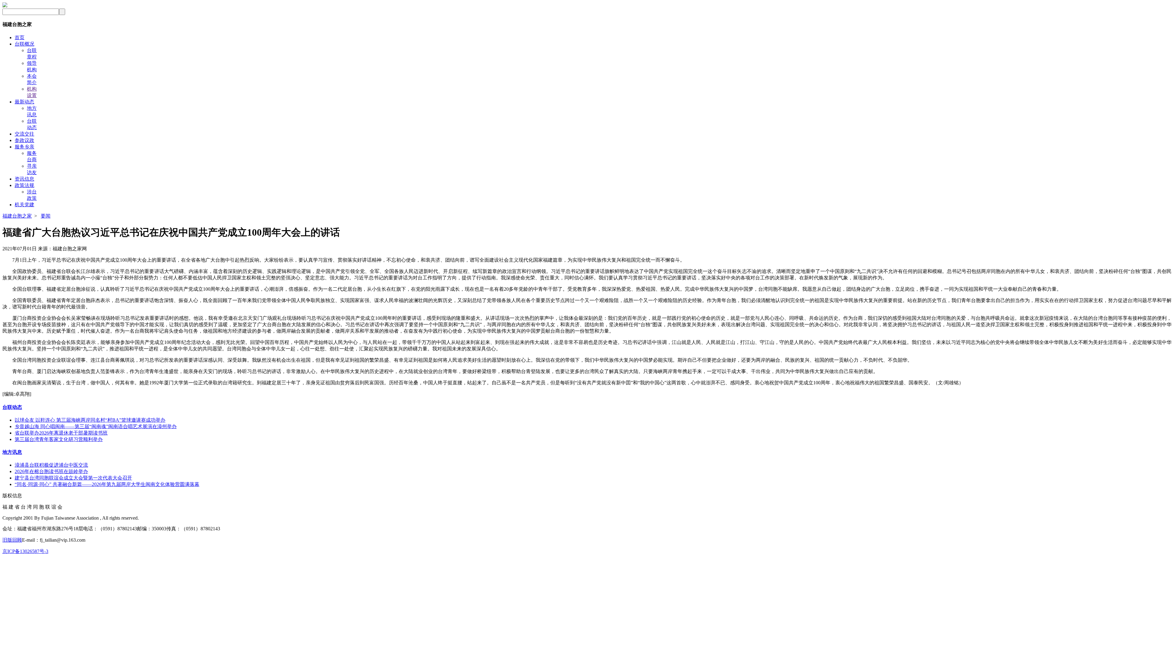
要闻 (45, 215)
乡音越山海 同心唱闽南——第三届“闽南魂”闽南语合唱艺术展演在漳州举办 (96, 426)
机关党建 (24, 204)
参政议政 (24, 140)
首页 (19, 37)
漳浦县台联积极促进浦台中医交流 (51, 465)
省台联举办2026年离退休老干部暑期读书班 (61, 432)
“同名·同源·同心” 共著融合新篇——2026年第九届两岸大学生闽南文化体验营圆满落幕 (107, 484)
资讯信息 (24, 178)
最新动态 (24, 101)
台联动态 (12, 407)
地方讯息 (12, 452)
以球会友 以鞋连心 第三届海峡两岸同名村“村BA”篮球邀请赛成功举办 (90, 420)
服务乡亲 (24, 146)
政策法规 (24, 185)
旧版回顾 (12, 540)
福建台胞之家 (17, 215)
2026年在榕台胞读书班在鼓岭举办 (51, 471)
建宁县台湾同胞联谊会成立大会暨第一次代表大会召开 (73, 477)
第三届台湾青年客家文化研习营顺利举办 (59, 439)
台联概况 (24, 44)
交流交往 (24, 133)
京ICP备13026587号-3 (25, 551)
